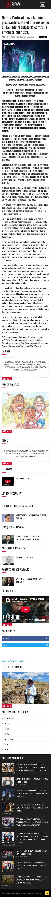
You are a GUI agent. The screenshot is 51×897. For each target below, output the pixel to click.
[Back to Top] (47, 893)
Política (6, 729)
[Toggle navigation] (42, 5)
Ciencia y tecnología (26, 36)
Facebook (6, 638)
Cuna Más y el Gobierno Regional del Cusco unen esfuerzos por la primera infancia (31, 865)
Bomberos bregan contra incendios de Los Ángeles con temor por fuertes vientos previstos (31, 879)
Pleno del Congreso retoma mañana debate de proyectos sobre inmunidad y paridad (32, 807)
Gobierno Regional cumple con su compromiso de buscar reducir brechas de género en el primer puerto (32, 822)
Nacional (7, 724)
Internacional (9, 739)
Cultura (6, 744)
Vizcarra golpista (24, 478)
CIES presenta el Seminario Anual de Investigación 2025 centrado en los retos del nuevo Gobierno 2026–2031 (31, 767)
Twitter (6, 645)
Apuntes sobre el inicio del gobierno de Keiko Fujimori (28, 538)
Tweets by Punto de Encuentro (13, 661)
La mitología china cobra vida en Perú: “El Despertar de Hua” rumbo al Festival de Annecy (32, 793)
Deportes (7, 750)
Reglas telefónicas (24, 557)
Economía (7, 734)
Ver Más (7, 378)
